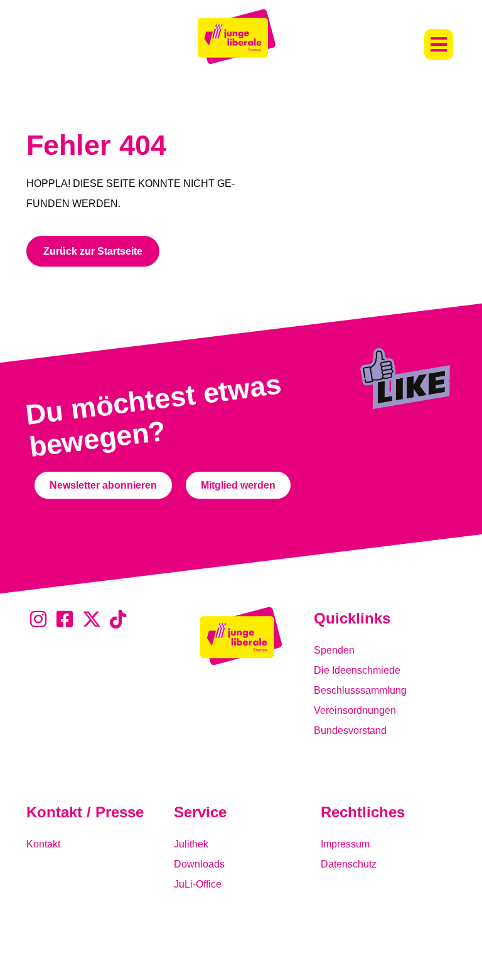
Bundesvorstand (350, 730)
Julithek (191, 844)
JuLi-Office (198, 884)
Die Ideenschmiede (357, 670)
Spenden (334, 650)
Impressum (345, 844)
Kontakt (43, 844)
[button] (438, 44)
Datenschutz (349, 864)
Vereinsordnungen (355, 710)
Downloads (199, 864)
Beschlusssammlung (360, 690)
